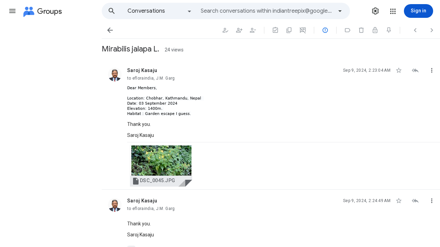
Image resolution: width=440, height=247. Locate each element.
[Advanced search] (340, 11)
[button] (12, 11)
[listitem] (271, 124)
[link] (161, 166)
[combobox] (266, 11)
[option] (160, 11)
